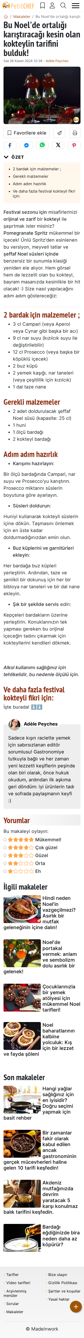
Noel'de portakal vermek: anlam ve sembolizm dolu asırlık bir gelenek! (40, 956)
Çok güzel (45, 847)
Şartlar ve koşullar (64, 1291)
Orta (39, 863)
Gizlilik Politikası (62, 1283)
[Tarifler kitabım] (42, 6)
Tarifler (12, 1274)
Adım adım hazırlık (29, 183)
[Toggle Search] (63, 6)
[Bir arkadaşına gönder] (59, 133)
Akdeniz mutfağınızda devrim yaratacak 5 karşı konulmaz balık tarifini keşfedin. (41, 1197)
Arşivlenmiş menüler (15, 1293)
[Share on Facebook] (10, 145)
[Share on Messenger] (26, 145)
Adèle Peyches (57, 61)
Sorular (12, 1304)
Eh (37, 871)
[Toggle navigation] (76, 5)
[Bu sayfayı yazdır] (75, 133)
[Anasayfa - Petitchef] (6, 16)
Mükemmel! (47, 839)
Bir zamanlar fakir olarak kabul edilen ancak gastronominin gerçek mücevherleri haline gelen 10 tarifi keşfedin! (40, 1150)
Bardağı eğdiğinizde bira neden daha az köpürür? (61, 1235)
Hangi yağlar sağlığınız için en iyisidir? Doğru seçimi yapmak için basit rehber (39, 1103)
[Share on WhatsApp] (42, 145)
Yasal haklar (59, 1299)
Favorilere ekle (29, 133)
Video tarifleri (18, 1283)
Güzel (41, 855)
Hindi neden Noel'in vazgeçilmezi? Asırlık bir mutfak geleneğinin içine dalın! (40, 912)
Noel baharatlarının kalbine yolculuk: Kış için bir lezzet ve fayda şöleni (39, 1039)
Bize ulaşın (57, 1274)
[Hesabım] (52, 6)
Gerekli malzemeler (30, 176)
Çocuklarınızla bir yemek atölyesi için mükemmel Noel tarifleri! (61, 998)
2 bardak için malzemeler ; (37, 169)
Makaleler (14, 1312)
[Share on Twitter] (58, 145)
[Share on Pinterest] (74, 145)
